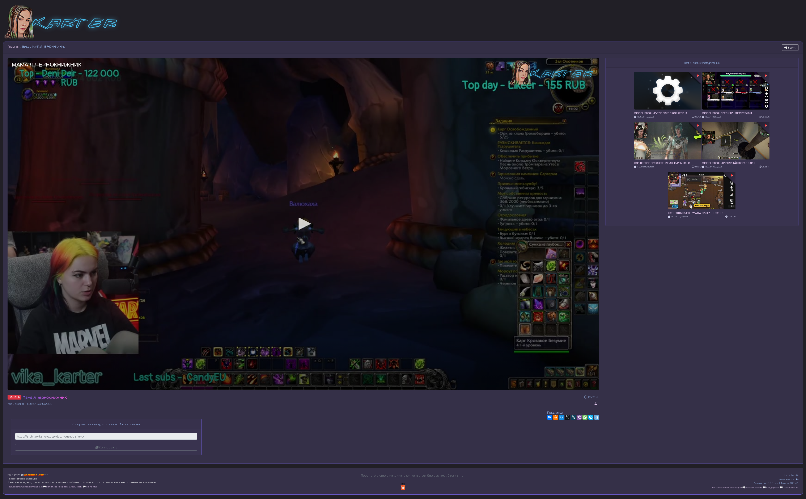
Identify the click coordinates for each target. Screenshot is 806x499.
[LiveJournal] (573, 417)
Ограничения (790, 487)
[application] (303, 224)
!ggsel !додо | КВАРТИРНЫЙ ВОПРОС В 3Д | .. (729, 163)
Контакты (91, 486)
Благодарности (754, 487)
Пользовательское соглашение (25, 486)
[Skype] (590, 417)
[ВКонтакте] (549, 417)
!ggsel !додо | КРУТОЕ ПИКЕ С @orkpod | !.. (661, 113)
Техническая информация (727, 487)
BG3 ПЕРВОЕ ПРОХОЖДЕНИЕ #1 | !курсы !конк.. (662, 163)
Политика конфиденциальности (64, 486)
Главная (14, 46)
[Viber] (579, 417)
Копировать (107, 447)
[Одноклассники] (555, 417)
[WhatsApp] (584, 417)
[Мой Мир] (561, 417)
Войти (792, 47)
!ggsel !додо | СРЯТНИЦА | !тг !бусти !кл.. (727, 113)
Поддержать (773, 487)
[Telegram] (596, 417)
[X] (567, 417)
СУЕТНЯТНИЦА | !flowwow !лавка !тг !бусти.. (696, 212)
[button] (303, 223)
